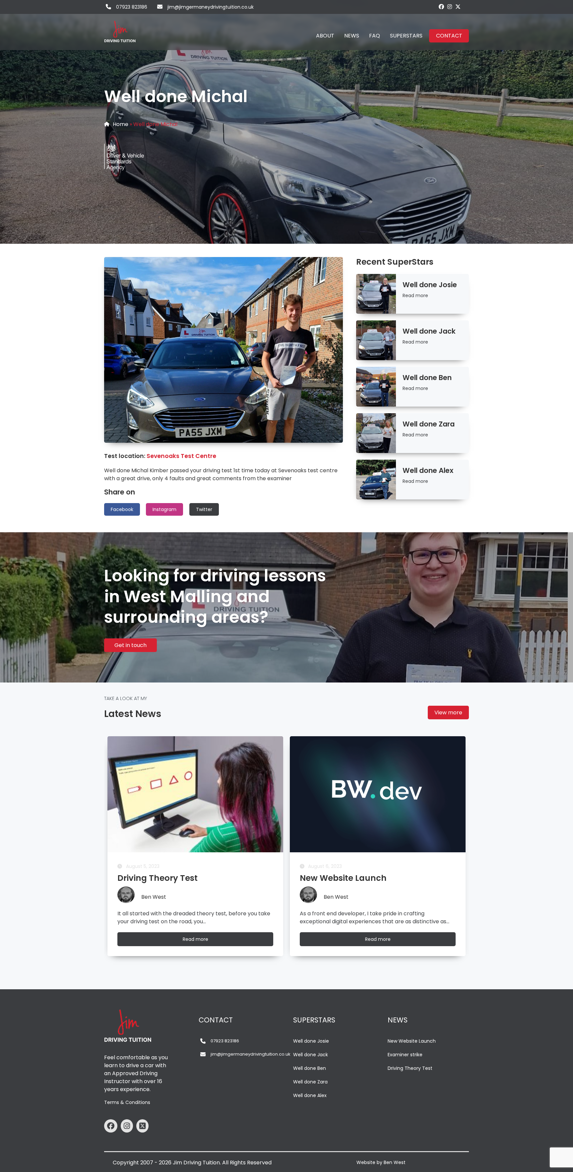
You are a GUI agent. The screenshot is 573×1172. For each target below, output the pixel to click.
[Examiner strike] (378, 794)
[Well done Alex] (376, 479)
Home (120, 124)
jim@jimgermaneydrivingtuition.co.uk (210, 7)
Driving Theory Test (410, 1068)
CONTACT (449, 35)
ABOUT (325, 35)
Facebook (122, 509)
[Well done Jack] (376, 340)
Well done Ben (309, 1068)
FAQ (374, 35)
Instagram (164, 509)
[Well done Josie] (376, 294)
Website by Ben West (381, 1162)
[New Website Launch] (195, 794)
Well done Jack (310, 1054)
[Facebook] (441, 6)
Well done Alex (310, 1095)
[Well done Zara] (376, 433)
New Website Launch (412, 1041)
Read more (415, 295)
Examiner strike (405, 1054)
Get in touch (130, 645)
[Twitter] (458, 6)
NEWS (351, 35)
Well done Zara (310, 1081)
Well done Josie (311, 1041)
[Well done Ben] (376, 387)
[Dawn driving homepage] (120, 28)
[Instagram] (450, 6)
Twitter (204, 509)
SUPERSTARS (406, 35)
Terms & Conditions (127, 1102)
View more (448, 712)
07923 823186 (131, 7)
